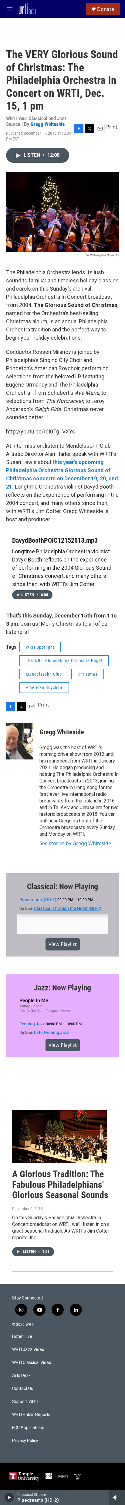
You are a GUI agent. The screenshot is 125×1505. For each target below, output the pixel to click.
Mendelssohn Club (44, 674)
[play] (9, 1497)
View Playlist (63, 944)
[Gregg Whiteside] (19, 741)
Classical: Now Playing (62, 886)
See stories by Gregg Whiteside (75, 843)
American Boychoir (44, 687)
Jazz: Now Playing (62, 987)
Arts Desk (21, 1375)
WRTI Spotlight (40, 647)
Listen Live (22, 1336)
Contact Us (22, 1388)
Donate (105, 9)
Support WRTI (25, 1401)
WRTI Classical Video (31, 1362)
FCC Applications (28, 1427)
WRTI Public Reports (31, 1414)
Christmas (87, 674)
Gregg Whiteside (48, 124)
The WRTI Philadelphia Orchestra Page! (64, 660)
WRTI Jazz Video (28, 1349)
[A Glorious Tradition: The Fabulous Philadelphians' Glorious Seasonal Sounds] (59, 1136)
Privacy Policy (25, 1440)
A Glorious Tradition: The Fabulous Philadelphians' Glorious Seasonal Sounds (60, 1184)
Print (111, 126)
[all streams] (117, 1497)
